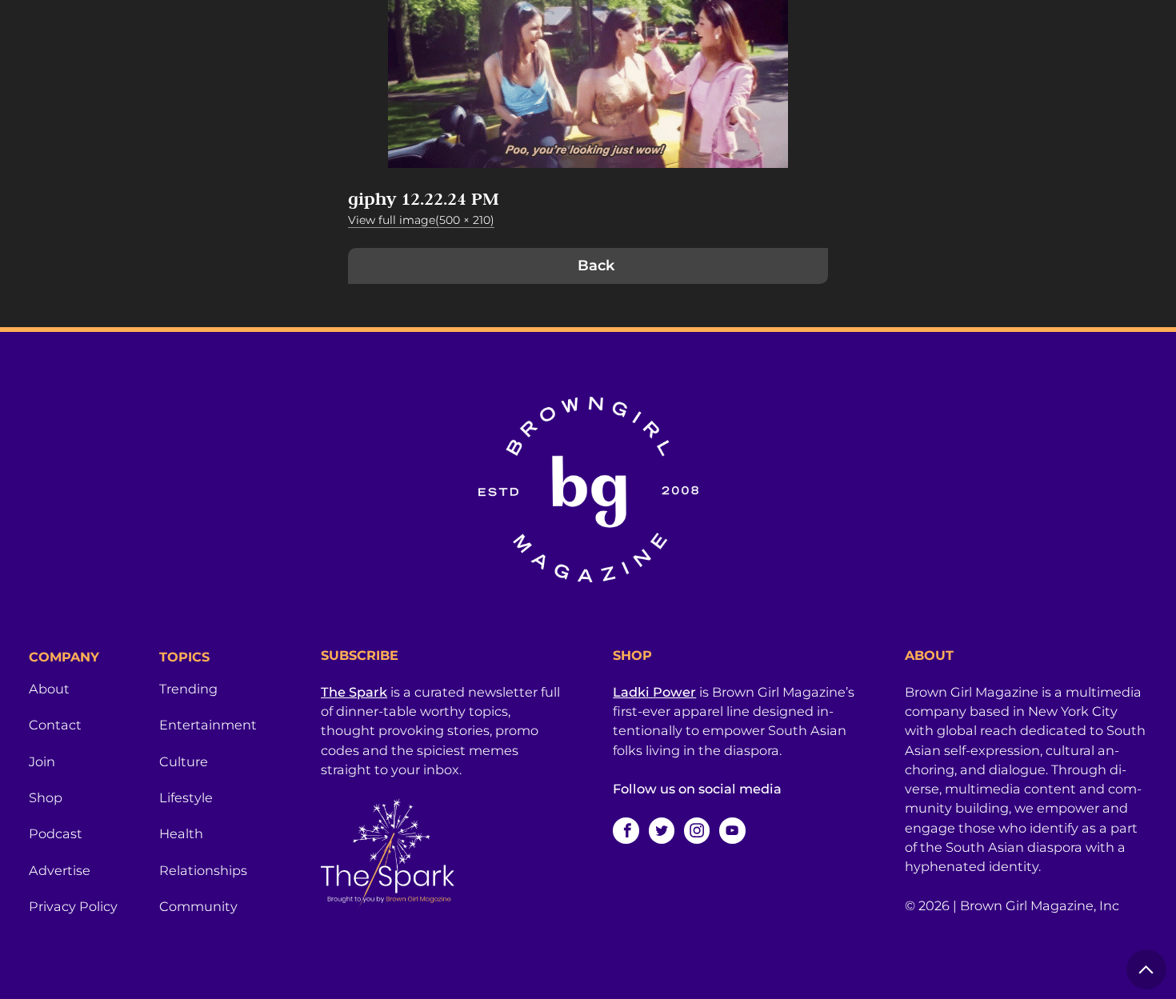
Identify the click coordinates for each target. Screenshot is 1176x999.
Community (198, 906)
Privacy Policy (73, 906)
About (49, 689)
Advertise (59, 870)
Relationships (203, 870)
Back (596, 265)
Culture (183, 761)
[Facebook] (625, 830)
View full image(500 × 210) (421, 220)
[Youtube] (732, 830)
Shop (45, 797)
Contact (55, 725)
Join (42, 761)
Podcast (55, 833)
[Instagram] (697, 830)
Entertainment (208, 725)
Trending (188, 689)
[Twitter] (661, 830)
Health (181, 833)
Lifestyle (186, 797)
